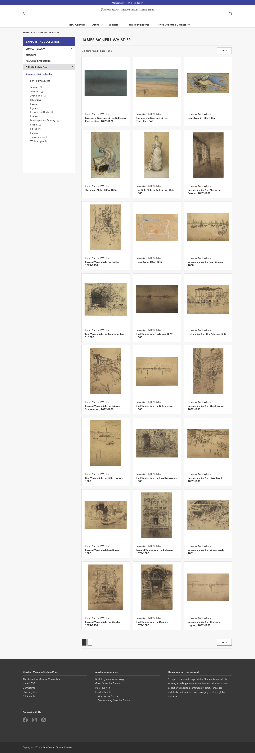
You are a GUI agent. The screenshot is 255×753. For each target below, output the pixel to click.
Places (33, 128)
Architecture (36, 95)
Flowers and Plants (39, 112)
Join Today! (138, 2)
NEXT (224, 50)
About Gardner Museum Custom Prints (42, 679)
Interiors (34, 116)
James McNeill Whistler (39, 74)
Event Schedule (103, 692)
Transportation (37, 137)
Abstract (34, 87)
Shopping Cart (30, 692)
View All (42, 66)
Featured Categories (38, 60)
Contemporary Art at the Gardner (114, 700)
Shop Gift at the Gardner (172, 24)
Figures (33, 108)
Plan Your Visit (102, 687)
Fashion (34, 104)
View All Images (77, 24)
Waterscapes (37, 141)
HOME (26, 32)
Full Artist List (29, 696)
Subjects (31, 55)
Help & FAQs (29, 683)
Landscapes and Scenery (42, 120)
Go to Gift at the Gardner (108, 683)
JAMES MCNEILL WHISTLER (46, 32)
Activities (34, 91)
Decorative (35, 99)
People (33, 124)
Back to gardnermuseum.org (109, 679)
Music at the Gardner (108, 696)
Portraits (34, 132)
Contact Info (29, 687)
